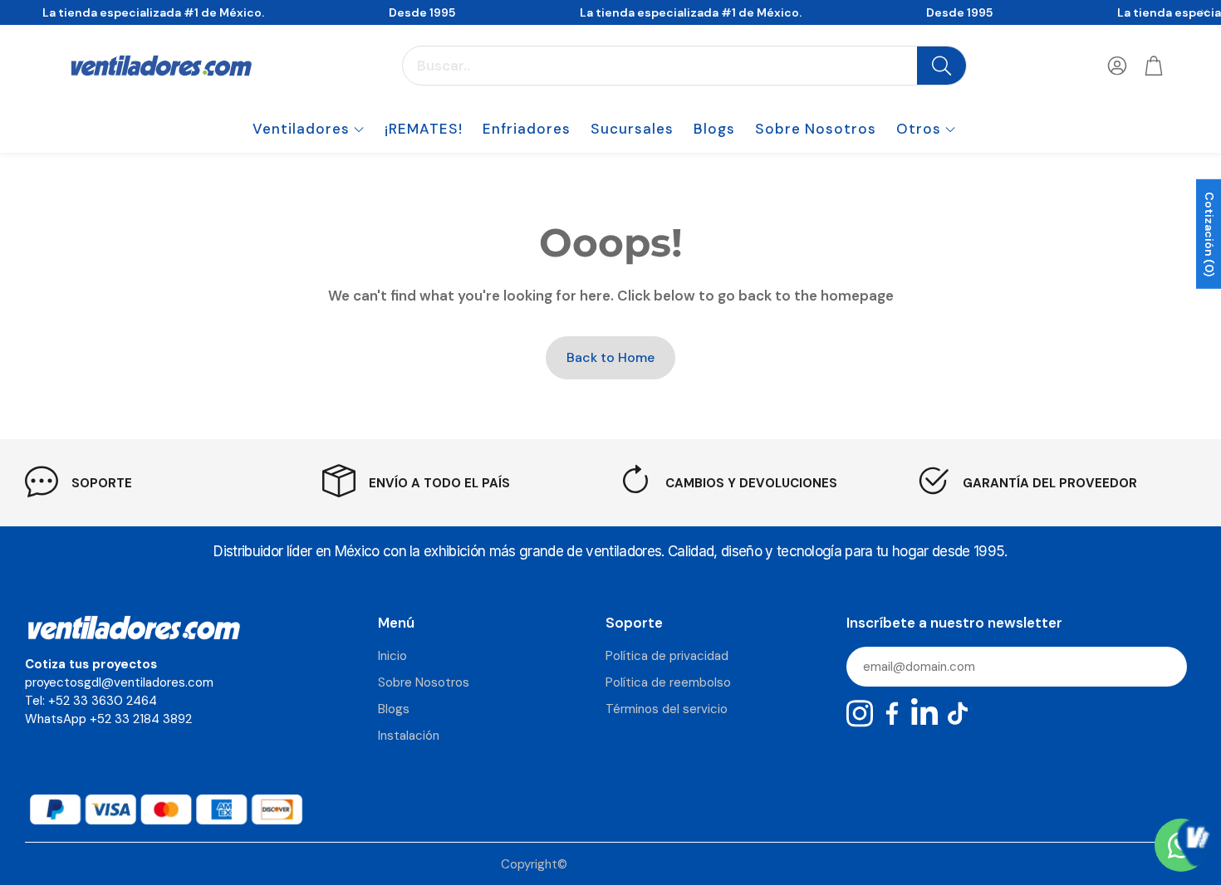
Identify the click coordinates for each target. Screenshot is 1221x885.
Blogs (393, 709)
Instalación (408, 735)
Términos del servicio (667, 709)
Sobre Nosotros (423, 682)
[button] (684, 65)
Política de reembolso (668, 682)
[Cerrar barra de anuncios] (1204, 12)
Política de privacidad (667, 656)
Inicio (392, 656)
